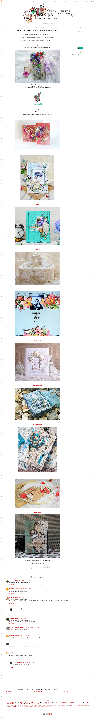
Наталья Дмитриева (37, 45)
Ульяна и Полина (37, 385)
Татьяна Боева (13, 580)
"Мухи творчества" (37, 89)
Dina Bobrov (37, 117)
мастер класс (25, 706)
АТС (19, 706)
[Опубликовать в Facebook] (47, 567)
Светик (37, 289)
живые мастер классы (46, 706)
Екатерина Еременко (37, 476)
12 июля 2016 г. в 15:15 (23, 597)
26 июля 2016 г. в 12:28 (24, 652)
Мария (37, 204)
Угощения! (63, 705)
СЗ (27, 704)
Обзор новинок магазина (83, 705)
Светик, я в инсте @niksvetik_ (17, 627)
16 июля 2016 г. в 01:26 (25, 635)
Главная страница (37, 691)
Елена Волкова (37, 153)
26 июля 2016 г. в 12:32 (29, 662)
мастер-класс (10, 705)
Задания (10, 702)
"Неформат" (47, 702)
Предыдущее (66, 691)
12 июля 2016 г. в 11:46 (24, 588)
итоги (56, 705)
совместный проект (38, 704)
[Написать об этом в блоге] (45, 567)
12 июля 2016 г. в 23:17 (29, 609)
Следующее (8, 691)
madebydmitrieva (13, 588)
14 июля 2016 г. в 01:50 (32, 627)
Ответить (11, 584)
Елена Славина (13, 597)
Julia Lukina (37, 512)
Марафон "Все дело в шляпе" (64, 704)
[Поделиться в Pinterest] (49, 567)
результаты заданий (39, 568)
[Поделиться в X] (46, 567)
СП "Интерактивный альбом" (24, 705)
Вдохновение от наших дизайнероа (43, 705)
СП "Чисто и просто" (80, 704)
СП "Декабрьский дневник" (65, 702)
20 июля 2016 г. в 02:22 (24, 643)
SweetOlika (50, 713)
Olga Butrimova (17, 609)
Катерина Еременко (14, 635)
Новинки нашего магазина (35, 706)
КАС (81, 702)
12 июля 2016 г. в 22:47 (24, 618)
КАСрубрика (51, 704)
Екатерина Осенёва (37, 424)
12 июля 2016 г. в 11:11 (23, 580)
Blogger (51, 714)
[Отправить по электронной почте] (43, 567)
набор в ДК (72, 705)
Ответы (12, 606)
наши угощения (12, 706)
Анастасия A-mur (37, 340)
